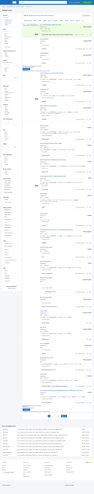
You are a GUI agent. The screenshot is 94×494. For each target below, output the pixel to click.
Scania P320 (5, 443)
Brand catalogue (26, 476)
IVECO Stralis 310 (44, 89)
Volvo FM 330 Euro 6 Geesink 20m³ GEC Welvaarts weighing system (56, 229)
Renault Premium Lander (46, 247)
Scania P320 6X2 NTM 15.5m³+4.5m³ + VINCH (51, 143)
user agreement (47, 70)
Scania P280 (5, 440)
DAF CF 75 (5, 435)
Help (3, 467)
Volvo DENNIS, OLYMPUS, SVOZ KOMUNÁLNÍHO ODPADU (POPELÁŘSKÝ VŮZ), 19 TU (61, 390)
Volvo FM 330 (5, 449)
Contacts (3, 469)
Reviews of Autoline (27, 472)
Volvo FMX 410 (43, 213)
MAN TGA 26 (5, 429)
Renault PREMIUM (44, 343)
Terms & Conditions (27, 465)
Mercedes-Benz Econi (45, 261)
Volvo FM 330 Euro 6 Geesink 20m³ (48, 105)
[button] (87, 35)
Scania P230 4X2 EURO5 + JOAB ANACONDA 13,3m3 (53, 176)
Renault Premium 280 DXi (46, 277)
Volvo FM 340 (43, 374)
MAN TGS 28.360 (44, 125)
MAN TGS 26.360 (6, 446)
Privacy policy (26, 467)
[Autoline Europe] (6, 2)
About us (3, 465)
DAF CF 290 (43, 327)
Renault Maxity (43, 193)
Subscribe (26, 69)
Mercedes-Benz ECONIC (46, 297)
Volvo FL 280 (5, 455)
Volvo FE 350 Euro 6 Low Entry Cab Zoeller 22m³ (52, 73)
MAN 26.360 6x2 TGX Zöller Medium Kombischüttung (53, 159)
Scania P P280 (43, 310)
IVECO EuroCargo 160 (7, 452)
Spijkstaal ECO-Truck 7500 (46, 357)
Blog (24, 474)
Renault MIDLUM (44, 39)
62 (58, 416)
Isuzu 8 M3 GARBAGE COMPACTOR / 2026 (50, 24)
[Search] (20, 2)
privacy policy (39, 70)
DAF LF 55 (5, 437)
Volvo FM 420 (5, 432)
